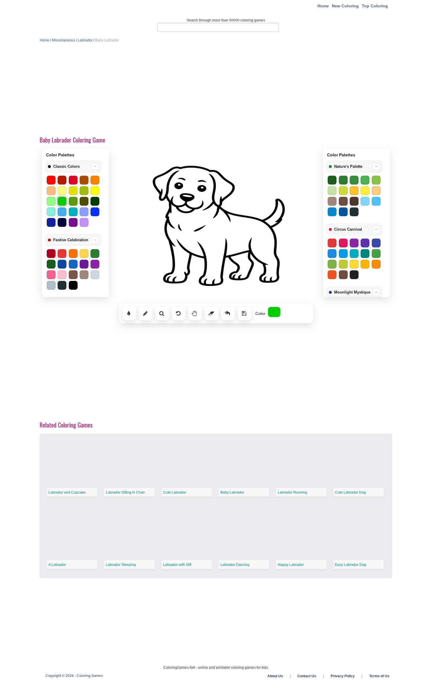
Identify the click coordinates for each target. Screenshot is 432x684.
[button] (73, 166)
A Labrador (57, 565)
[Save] (244, 313)
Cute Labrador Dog (350, 492)
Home (323, 6)
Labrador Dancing (235, 565)
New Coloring (345, 6)
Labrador (85, 40)
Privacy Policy (343, 676)
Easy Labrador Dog (350, 565)
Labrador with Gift (177, 565)
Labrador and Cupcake (67, 492)
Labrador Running (292, 492)
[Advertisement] (216, 90)
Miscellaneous (63, 40)
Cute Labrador (174, 492)
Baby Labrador (232, 492)
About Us (275, 676)
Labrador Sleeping (121, 565)
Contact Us (306, 676)
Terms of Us (379, 676)
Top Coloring (375, 6)
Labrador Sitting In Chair (125, 492)
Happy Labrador (291, 565)
